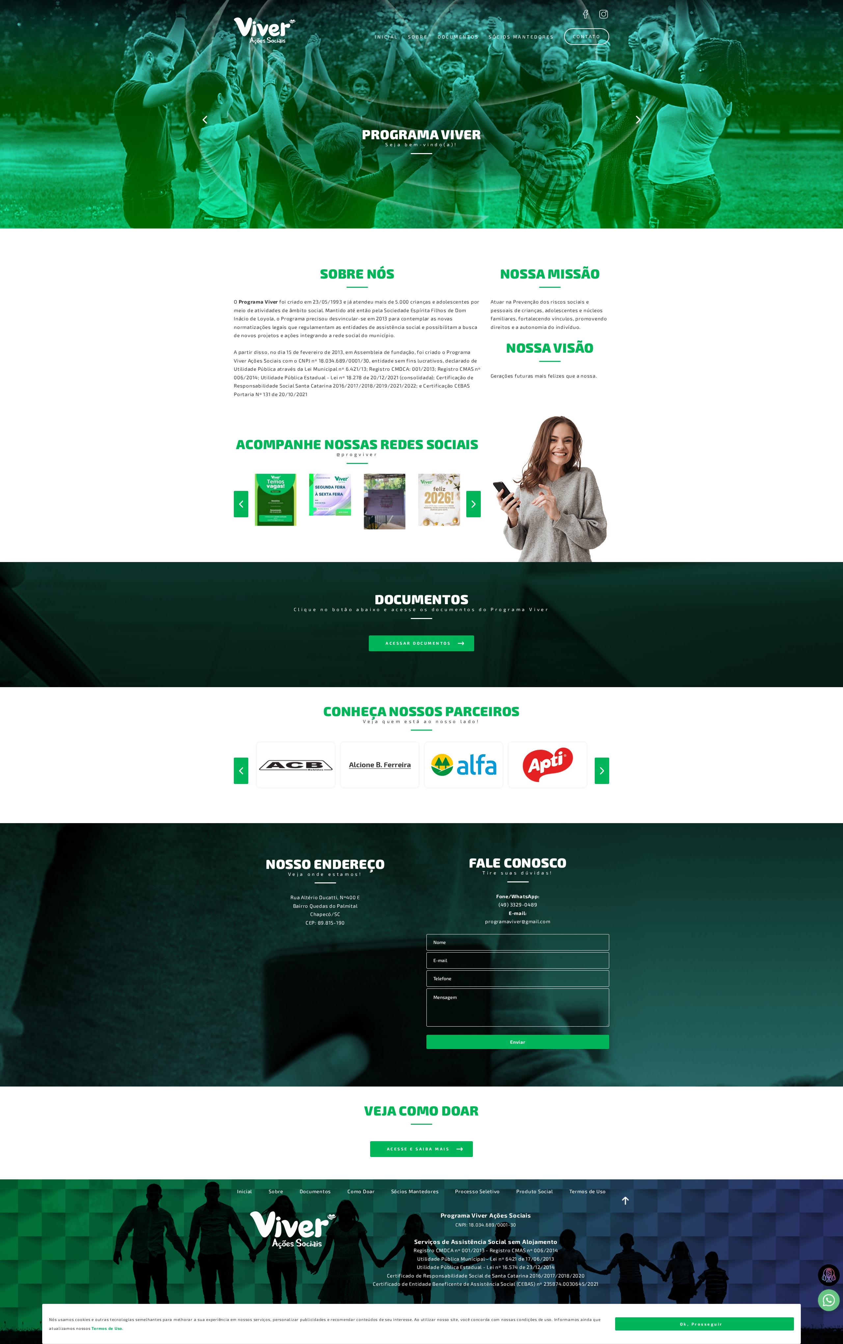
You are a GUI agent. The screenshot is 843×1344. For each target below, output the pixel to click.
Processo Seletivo (477, 1191)
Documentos (315, 1191)
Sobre (276, 1191)
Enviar (517, 1042)
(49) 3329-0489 (518, 904)
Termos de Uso (587, 1191)
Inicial (244, 1191)
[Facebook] (585, 14)
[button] (386, 37)
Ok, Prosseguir (701, 1324)
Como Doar (361, 1191)
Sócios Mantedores (415, 1191)
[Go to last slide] (205, 120)
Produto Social (534, 1191)
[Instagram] (603, 14)
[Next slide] (638, 120)
